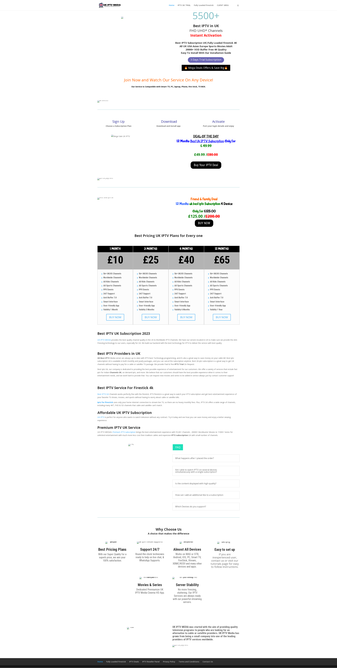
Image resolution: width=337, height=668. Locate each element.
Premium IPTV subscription (124, 432)
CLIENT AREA (223, 5)
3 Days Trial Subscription (205, 59)
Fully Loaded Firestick (204, 5)
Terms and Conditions (189, 661)
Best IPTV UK (103, 394)
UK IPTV (100, 417)
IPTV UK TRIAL (184, 5)
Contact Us (208, 661)
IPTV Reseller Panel (151, 661)
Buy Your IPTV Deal (206, 165)
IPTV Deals (134, 661)
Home (171, 5)
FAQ (177, 447)
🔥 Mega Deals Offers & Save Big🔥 (206, 68)
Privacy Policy (169, 661)
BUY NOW (204, 223)
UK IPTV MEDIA (104, 340)
